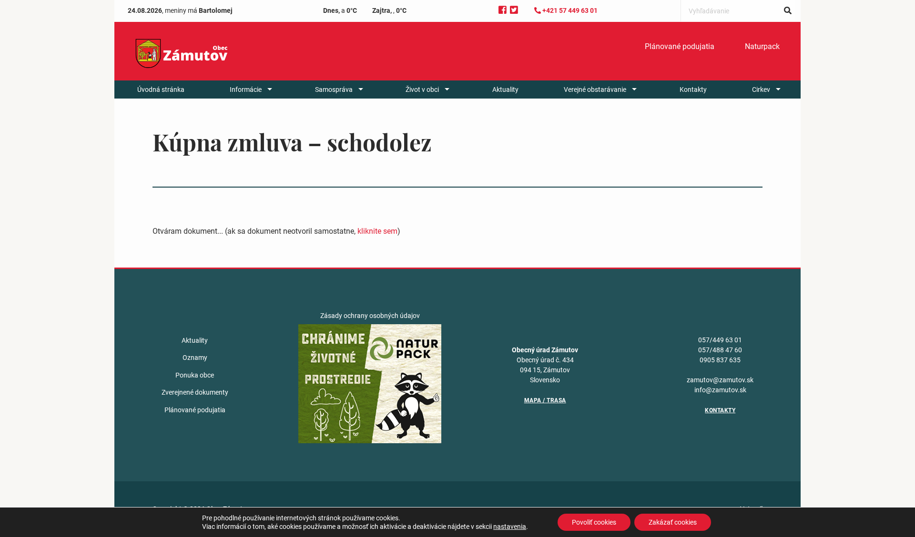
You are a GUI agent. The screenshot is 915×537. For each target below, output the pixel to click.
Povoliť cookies (594, 522)
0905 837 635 (720, 360)
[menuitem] (680, 46)
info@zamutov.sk (720, 390)
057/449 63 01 (720, 340)
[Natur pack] (369, 383)
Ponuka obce (194, 375)
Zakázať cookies (673, 522)
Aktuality (505, 89)
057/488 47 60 (720, 350)
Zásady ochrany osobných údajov (370, 315)
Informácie (246, 89)
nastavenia (509, 526)
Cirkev (761, 89)
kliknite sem (377, 231)
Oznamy (195, 357)
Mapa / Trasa (545, 400)
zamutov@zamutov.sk (720, 380)
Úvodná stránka (160, 89)
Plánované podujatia (679, 46)
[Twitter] (514, 10)
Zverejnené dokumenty (195, 392)
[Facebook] (502, 10)
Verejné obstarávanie (595, 89)
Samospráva (334, 89)
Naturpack (762, 46)
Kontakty (693, 89)
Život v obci (422, 89)
